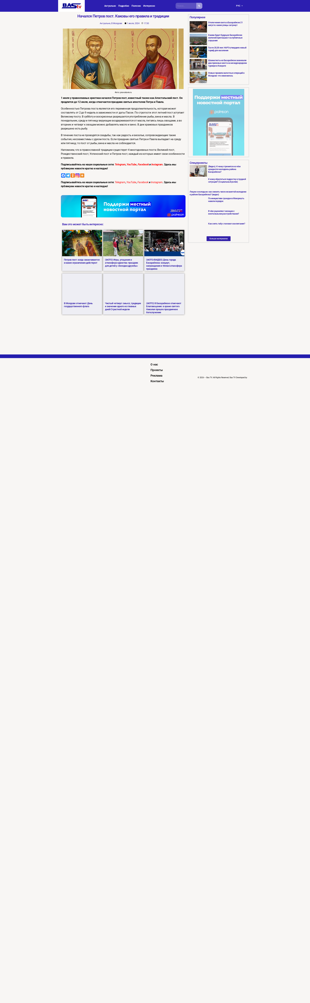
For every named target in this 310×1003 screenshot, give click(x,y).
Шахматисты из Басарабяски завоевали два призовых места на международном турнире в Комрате (227, 63)
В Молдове (116, 23)
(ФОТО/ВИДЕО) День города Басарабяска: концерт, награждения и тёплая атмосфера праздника (164, 264)
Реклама (156, 375)
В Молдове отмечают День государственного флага (78, 305)
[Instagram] (77, 175)
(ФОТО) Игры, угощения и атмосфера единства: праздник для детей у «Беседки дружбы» (121, 262)
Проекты (157, 370)
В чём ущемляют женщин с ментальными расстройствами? (223, 212)
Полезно (136, 5)
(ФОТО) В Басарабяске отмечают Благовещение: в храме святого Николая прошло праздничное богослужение (163, 308)
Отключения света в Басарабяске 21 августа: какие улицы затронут (225, 23)
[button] (239, 6)
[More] (82, 175)
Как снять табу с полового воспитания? (226, 223)
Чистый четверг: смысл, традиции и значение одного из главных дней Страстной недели (123, 306)
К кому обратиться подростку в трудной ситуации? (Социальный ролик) (227, 180)
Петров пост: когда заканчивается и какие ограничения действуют (82, 261)
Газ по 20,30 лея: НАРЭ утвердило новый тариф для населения (227, 49)
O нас (154, 364)
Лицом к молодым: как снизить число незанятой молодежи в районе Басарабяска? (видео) (218, 193)
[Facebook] (63, 175)
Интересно (149, 5)
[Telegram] (68, 175)
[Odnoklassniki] (73, 175)
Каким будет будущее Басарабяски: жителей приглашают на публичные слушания (225, 38)
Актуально (110, 5)
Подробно (123, 5)
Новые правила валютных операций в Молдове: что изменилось (226, 74)
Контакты (157, 381)
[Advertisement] (155, 336)
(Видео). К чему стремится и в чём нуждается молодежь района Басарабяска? (224, 169)
